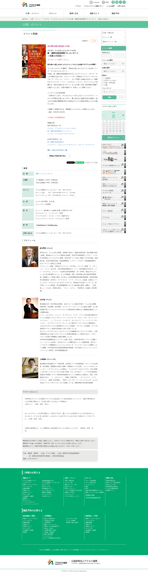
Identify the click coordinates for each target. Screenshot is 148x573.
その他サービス (46, 496)
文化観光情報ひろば (48, 480)
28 (120, 131)
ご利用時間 (47, 522)
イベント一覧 (68, 482)
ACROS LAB (89, 495)
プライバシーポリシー (91, 550)
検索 (107, 2)
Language (96, 2)
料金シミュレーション (50, 524)
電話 (86, 486)
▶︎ (123, 115)
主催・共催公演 (69, 480)
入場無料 (107, 78)
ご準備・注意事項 (49, 532)
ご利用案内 (47, 516)
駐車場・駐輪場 (46, 492)
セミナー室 (26, 494)
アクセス (78, 6)
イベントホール (27, 486)
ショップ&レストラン (48, 490)
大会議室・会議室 (28, 496)
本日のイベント (113, 137)
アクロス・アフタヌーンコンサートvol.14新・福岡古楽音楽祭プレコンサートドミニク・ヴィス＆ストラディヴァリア (61, 131)
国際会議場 (26, 488)
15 (123, 126)
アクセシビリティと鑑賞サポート (94, 6)
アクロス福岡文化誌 (112, 488)
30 (103, 133)
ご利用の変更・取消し (50, 530)
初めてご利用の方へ (50, 518)
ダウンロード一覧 (71, 518)
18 (110, 129)
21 (120, 129)
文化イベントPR (111, 484)
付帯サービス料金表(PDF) (51, 526)
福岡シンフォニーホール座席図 (94, 492)
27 (117, 131)
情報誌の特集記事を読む (57, 156)
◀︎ (103, 115)
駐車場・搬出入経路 (72, 522)
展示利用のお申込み (112, 486)
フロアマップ (27, 482)
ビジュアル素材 (70, 520)
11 (110, 126)
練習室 (25, 498)
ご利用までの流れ (49, 520)
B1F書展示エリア (47, 488)
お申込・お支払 (48, 528)
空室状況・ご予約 (91, 516)
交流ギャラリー (27, 492)
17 (107, 129)
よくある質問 (111, 6)
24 (107, 131)
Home (26, 19)
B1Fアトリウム (46, 486)
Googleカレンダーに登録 (91, 162)
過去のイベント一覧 (70, 484)
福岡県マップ (110, 490)
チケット (53, 13)
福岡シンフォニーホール (44, 173)
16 (103, 129)
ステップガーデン (47, 494)
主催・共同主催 (109, 83)
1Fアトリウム (46, 484)
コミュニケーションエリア (31, 504)
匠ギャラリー (27, 500)
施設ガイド (95, 13)
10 (107, 126)
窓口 (86, 488)
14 (120, 126)
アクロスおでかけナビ (93, 498)
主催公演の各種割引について (93, 490)
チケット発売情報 (90, 480)
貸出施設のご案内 (29, 516)
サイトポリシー (103, 550)
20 (117, 129)
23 (103, 131)
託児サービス (68, 486)
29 (123, 131)
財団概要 (47, 550)
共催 (105, 85)
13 (117, 126)
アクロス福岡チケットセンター (51, 482)
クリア (121, 97)
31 (107, 133)
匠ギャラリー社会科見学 (113, 482)
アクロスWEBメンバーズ (72, 496)
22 (123, 129)
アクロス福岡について (29, 480)
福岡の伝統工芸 (110, 480)
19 (113, 129)
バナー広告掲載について (76, 550)
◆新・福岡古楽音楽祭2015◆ (57, 150)
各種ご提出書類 (48, 534)
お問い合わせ (121, 6)
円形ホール (26, 490)
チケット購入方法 (90, 482)
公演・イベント (32, 13)
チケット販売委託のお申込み (52, 538)
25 (110, 131)
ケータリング (48, 536)
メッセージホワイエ (29, 502)
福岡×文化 (74, 13)
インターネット (89, 484)
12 (113, 126)
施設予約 (115, 13)
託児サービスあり (110, 80)
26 (113, 131)
